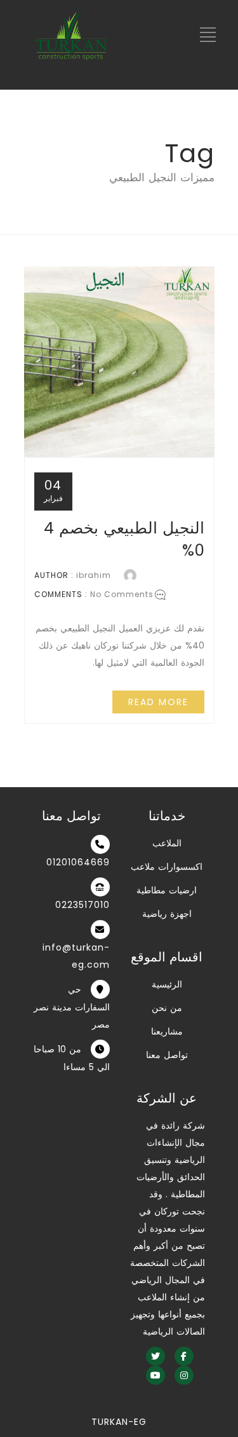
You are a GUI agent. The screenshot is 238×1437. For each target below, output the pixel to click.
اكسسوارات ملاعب (166, 866)
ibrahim (93, 575)
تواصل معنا (167, 1055)
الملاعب (167, 843)
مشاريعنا (167, 1031)
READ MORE (158, 702)
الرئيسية (167, 984)
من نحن (167, 1007)
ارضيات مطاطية (166, 890)
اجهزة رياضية (167, 913)
